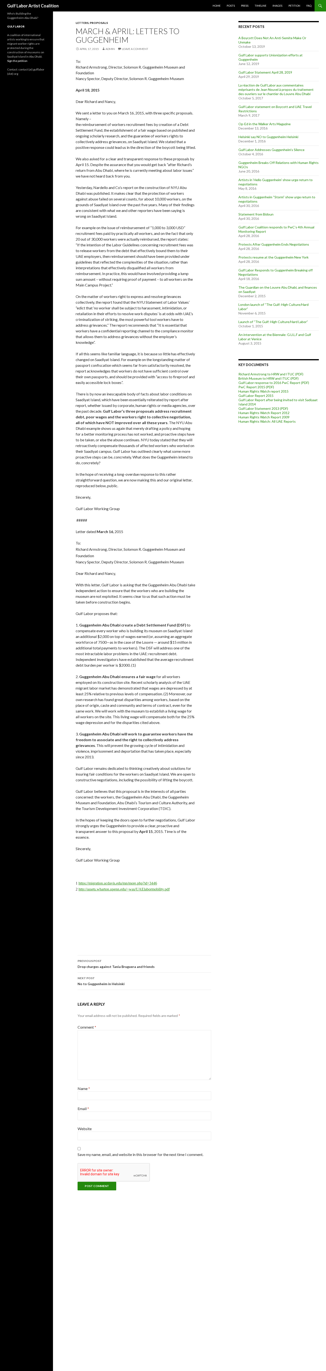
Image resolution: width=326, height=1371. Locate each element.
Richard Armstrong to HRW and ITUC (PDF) (270, 374)
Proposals (99, 23)
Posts (231, 5)
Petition (294, 5)
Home (217, 5)
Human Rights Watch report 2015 (263, 391)
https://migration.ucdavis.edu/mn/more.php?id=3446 (118, 883)
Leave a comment (135, 49)
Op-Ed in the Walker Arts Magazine (264, 124)
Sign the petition (17, 61)
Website (85, 1128)
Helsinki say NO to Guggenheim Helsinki (268, 137)
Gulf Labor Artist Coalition (33, 5)
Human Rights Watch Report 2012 (263, 413)
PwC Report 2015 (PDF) (256, 387)
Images (277, 5)
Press (244, 5)
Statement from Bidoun (255, 214)
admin (110, 49)
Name (84, 1088)
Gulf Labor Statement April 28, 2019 (265, 72)
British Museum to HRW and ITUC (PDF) (268, 378)
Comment (87, 1027)
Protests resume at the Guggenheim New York (273, 257)
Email (83, 1108)
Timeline (260, 5)
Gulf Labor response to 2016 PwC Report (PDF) (273, 383)
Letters (82, 23)
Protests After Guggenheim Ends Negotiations (273, 244)
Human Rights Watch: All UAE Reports (267, 421)
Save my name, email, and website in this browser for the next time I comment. (140, 1154)
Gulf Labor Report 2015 (255, 396)
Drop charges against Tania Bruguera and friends (116, 964)
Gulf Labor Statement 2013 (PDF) (263, 408)
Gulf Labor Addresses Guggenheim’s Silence (271, 150)
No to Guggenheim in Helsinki (101, 981)
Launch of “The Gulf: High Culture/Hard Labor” (273, 322)
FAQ (308, 5)
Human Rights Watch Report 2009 (263, 417)
